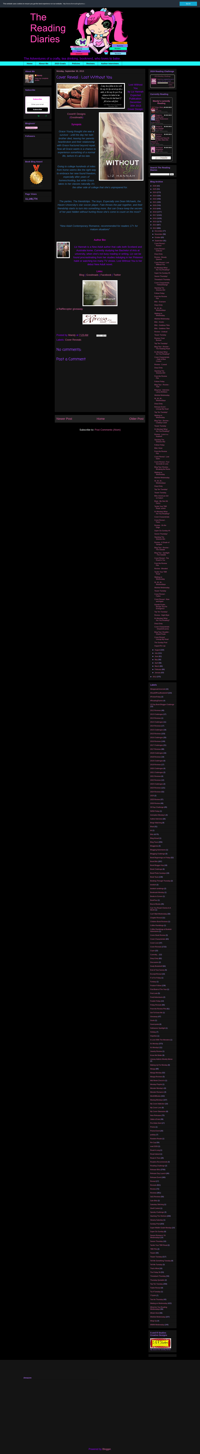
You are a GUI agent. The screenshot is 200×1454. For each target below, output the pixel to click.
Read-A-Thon (155, 1158)
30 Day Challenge (157, 807)
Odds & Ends (155, 1119)
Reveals (153, 1185)
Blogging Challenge (157, 854)
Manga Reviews (156, 1077)
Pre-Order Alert (155, 1123)
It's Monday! (154, 1047)
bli (151, 830)
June (157, 656)
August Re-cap (159, 646)
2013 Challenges (156, 714)
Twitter (117, 274)
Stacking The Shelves (158, 1216)
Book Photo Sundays (158, 873)
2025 (155, 189)
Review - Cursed (160, 364)
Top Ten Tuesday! (160, 343)
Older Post (136, 418)
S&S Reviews (155, 1197)
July (156, 653)
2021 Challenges (156, 772)
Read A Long (155, 1150)
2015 (155, 221)
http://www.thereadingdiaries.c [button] (74, 4)
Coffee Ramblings (157, 925)
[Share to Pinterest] (105, 336)
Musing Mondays (156, 1100)
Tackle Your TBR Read (158, 1245)
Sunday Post (155, 1224)
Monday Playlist (156, 1084)
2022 (155, 199)
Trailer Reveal (155, 1288)
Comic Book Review (157, 935)
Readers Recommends (158, 1162)
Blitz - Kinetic (159, 322)
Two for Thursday (156, 1299)
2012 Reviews (155, 710)
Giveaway (154, 1016)
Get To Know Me (156, 1012)
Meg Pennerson (156, 122)
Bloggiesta (154, 846)
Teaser (152, 1253)
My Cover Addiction (157, 1104)
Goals (152, 1020)
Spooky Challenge (157, 1212)
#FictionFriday (155, 697)
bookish (153, 885)
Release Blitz (155, 1169)
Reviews (90, 63)
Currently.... (154, 954)
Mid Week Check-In (157, 1080)
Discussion (154, 962)
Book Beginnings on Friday (160, 858)
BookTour (153, 900)
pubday (153, 1135)
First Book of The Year (158, 989)
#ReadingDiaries (156, 701)
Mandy (39, 75)
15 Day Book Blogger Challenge (162, 704)
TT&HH (153, 1295)
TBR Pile (153, 1249)
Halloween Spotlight (157, 1028)
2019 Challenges (156, 761)
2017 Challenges (156, 745)
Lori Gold (159, 110)
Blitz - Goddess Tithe (162, 325)
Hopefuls (153, 1036)
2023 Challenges (156, 784)
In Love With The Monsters (160, 1040)
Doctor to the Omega (159, 127)
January (158, 673)
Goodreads (76, 117)
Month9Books (155, 1096)
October (158, 237)
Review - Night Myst (161, 615)
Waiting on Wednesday (158, 1303)
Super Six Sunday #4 (162, 531)
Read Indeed (155, 1154)
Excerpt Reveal (156, 974)
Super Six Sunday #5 (162, 273)
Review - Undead (160, 332)
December (159, 231)
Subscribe (37, 110)
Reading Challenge (157, 1166)
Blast (152, 826)
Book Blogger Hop (157, 865)
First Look (154, 993)
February (158, 669)
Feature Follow (155, 985)
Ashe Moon (159, 130)
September (159, 241)
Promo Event (155, 1131)
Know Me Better (156, 1055)
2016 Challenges (156, 737)
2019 (155, 208)
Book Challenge (156, 869)
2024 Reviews (155, 792)
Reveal (153, 1181)
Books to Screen (156, 896)
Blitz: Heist (158, 448)
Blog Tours (154, 842)
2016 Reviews (155, 741)
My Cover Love (155, 1107)
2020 (155, 205)
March (157, 666)
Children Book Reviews (159, 921)
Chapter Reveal (156, 918)
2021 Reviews (155, 776)
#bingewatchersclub (157, 689)
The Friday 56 (155, 1272)
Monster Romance (157, 1092)
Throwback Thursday (162, 279)
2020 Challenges (156, 768)
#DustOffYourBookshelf (159, 693)
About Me (43, 63)
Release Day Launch (158, 1173)
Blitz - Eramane (160, 302)
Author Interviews (110, 63)
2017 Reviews (155, 749)
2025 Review (155, 799)
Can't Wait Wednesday (158, 914)
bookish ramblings (157, 888)
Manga (152, 1069)
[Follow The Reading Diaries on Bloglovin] (31, 129)
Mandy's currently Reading (161, 102)
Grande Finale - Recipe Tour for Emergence (160, 606)
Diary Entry (158, 254)
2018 (155, 212)
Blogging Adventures (158, 850)
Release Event (155, 1177)
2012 (155, 677)
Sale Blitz (153, 1201)
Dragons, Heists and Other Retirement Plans (161, 118)
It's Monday (154, 1044)
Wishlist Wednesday (161, 319)
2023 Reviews (155, 788)
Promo (152, 1127)
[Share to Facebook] (103, 336)
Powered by (32, 116)
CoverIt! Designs (76, 113)
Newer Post (64, 418)
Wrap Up (153, 1321)
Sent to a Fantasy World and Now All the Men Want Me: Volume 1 (160, 138)
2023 (155, 196)
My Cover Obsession (158, 1111)
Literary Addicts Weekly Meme (161, 1059)
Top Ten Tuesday (156, 1284)
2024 (155, 192)
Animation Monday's (157, 815)
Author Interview (156, 819)
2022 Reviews (155, 780)
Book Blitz (154, 861)
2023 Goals (60, 63)
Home (29, 63)
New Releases (155, 1115)
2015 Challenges (156, 730)
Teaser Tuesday (160, 335)
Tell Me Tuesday (156, 1264)
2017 (155, 215)
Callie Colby (159, 151)
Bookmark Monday (157, 892)
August (157, 650)
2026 (155, 186)
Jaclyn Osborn (155, 143)
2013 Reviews (155, 718)
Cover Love (154, 943)
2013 (155, 228)
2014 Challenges (156, 722)
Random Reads (156, 1139)
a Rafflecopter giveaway (69, 308)
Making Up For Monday (159, 1065)
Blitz (151, 834)
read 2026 (154, 1146)
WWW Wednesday (157, 1325)
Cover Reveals (73, 339)
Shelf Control (155, 1208)
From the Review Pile (158, 1009)
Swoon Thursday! (160, 276)
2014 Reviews (155, 726)
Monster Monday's (157, 1088)
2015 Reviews (155, 734)
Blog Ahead (154, 838)
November (159, 234)
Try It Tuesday (155, 1292)
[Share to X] (101, 336)
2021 (155, 202)
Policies (76, 63)
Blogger (106, 1449)
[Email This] (97, 336)
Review (153, 1189)
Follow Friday (159, 293)
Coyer (152, 951)
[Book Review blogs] (36, 187)
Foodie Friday (155, 1001)
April (157, 663)
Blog (82, 274)
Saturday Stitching (157, 1204)
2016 (155, 218)
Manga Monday (156, 1073)
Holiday (153, 1032)
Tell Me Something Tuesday (160, 1261)
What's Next (154, 1313)
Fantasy (153, 982)
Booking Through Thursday (160, 881)
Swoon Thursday (156, 1241)
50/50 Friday (154, 811)
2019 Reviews (155, 764)
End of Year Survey (157, 970)
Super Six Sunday (157, 1231)
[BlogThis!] (99, 336)
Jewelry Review (156, 1051)
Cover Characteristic (161, 517)
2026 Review (155, 803)
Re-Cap (153, 1142)
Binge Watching (156, 823)
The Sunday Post (160, 642)
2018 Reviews (155, 757)
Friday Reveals (155, 1005)
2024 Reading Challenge (162, 76)
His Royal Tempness (159, 148)
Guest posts (154, 1024)
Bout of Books (155, 904)
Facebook (106, 274)
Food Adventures (156, 997)
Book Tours (154, 877)
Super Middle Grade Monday (160, 1228)
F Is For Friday (155, 978)
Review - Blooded (161, 568)
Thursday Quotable (157, 1280)
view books (171, 86)
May (156, 659)
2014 (155, 225)
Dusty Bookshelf (156, 966)
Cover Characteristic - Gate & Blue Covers (161, 359)
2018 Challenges (156, 753)
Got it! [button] (188, 4)
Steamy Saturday (156, 1220)
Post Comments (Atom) (108, 429)
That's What (154, 1268)
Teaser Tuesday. (160, 493)
